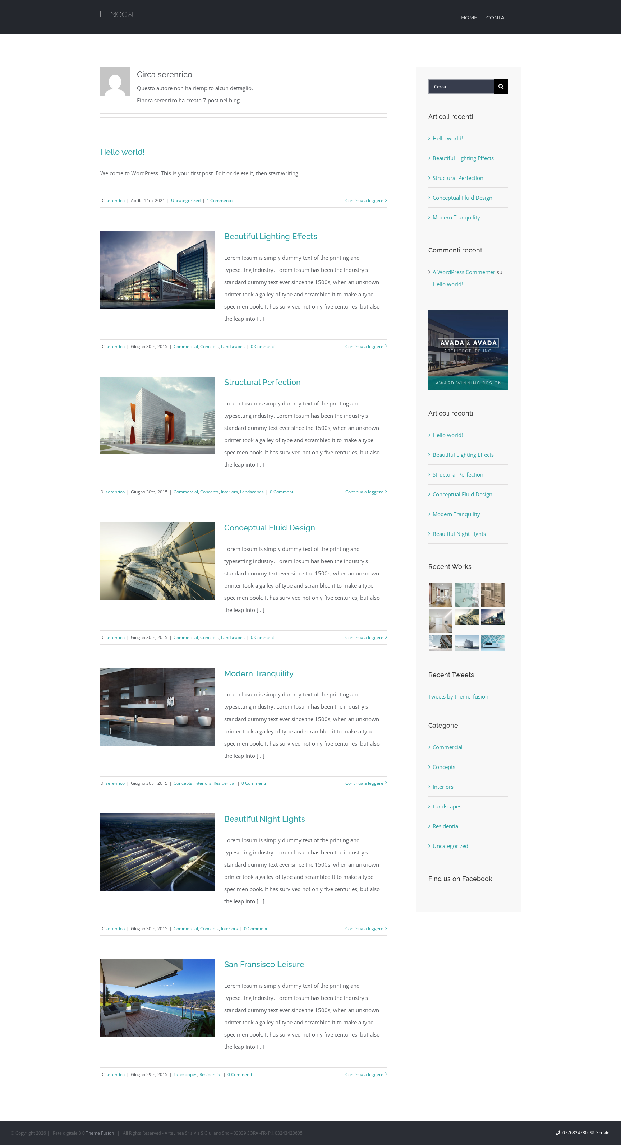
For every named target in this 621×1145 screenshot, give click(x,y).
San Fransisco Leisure (264, 964)
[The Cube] (467, 643)
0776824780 (574, 1133)
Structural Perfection (262, 382)
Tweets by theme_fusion (458, 696)
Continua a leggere (364, 201)
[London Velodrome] (440, 643)
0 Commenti (263, 346)
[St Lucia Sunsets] (493, 595)
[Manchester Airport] (493, 617)
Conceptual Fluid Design (269, 527)
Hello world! (122, 152)
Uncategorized (186, 201)
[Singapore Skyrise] (467, 595)
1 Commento (220, 201)
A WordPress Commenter (464, 271)
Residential (224, 783)
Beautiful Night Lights (264, 819)
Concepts (209, 346)
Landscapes (233, 346)
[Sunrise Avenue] (440, 595)
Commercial (186, 346)
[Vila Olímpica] (493, 643)
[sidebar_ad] (468, 312)
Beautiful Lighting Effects (270, 236)
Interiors (229, 492)
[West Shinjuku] (467, 617)
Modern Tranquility (259, 673)
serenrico (115, 201)
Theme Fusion (100, 1133)
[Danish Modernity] (440, 621)
